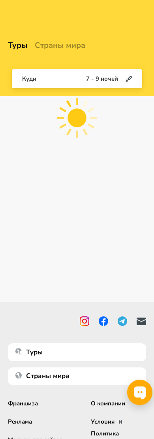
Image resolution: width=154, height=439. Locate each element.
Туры (18, 45)
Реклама (20, 422)
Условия (103, 422)
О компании (108, 403)
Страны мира (60, 45)
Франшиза (23, 403)
